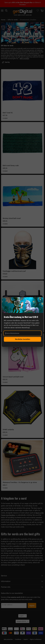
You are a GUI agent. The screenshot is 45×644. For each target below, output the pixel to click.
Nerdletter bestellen (22, 339)
